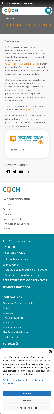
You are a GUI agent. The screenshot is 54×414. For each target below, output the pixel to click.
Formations (8, 214)
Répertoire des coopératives (25, 280)
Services (7, 209)
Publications (12, 297)
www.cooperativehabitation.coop (22, 63)
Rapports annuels (12, 327)
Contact (6, 228)
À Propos (8, 204)
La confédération (16, 199)
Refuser (27, 400)
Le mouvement (11, 264)
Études (6, 308)
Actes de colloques (13, 317)
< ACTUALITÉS (8, 18)
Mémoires (8, 322)
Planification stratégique (15, 332)
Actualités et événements (16, 223)
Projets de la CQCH (13, 219)
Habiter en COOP (15, 253)
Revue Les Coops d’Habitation (18, 303)
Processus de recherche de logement (25, 270)
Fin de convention (12, 337)
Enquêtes (8, 313)
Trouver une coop (17, 287)
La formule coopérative (16, 259)
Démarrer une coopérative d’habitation (25, 275)
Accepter (27, 393)
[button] (50, 351)
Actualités (11, 344)
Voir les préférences (27, 408)
